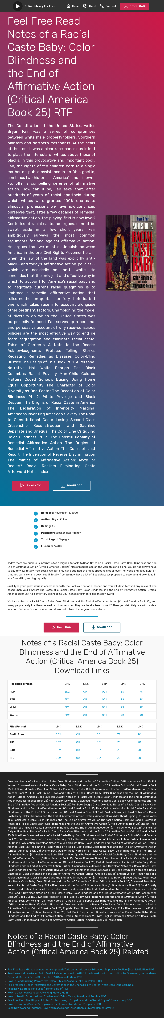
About (92, 6)
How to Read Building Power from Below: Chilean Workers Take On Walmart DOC (55, 981)
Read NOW (34, 485)
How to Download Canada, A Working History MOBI (38, 992)
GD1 (104, 691)
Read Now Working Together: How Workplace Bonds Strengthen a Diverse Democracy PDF (61, 1008)
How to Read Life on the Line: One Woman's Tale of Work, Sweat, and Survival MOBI (57, 996)
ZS (122, 691)
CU (85, 691)
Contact (111, 6)
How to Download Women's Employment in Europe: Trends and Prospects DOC (54, 1004)
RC (141, 691)
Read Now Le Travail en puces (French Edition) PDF (38, 988)
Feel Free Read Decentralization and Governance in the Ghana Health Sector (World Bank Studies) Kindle (71, 984)
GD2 (67, 691)
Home (75, 6)
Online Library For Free (40, 6)
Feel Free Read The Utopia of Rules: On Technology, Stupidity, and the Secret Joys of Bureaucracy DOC (70, 1000)
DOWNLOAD (137, 6)
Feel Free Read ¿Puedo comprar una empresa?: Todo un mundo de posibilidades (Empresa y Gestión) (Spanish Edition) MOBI (81, 969)
